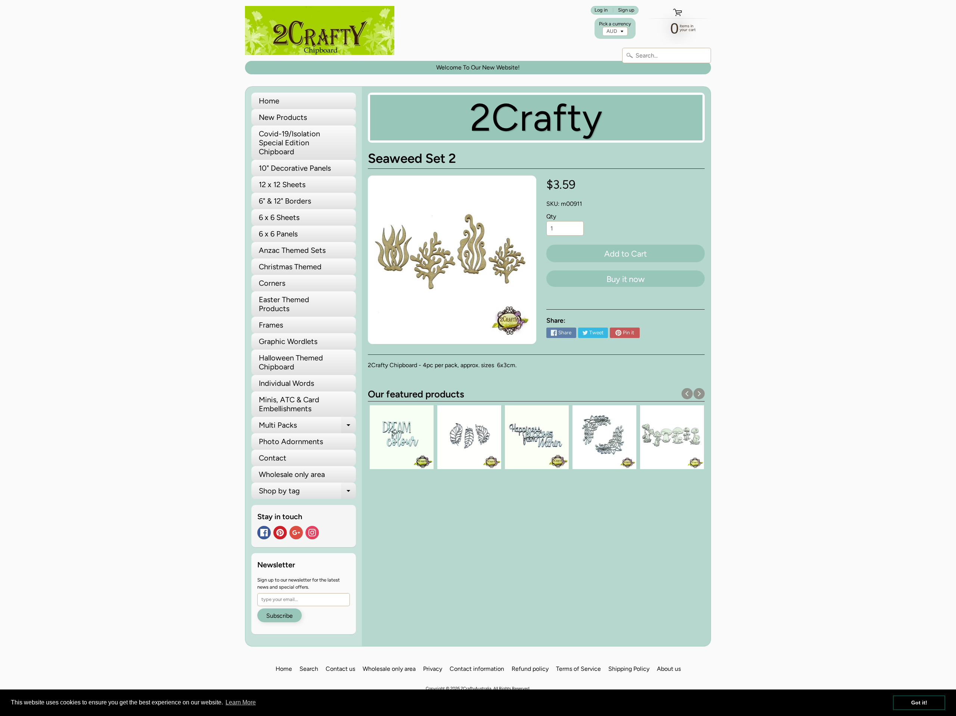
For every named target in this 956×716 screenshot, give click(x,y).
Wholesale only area (292, 474)
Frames (271, 324)
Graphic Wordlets (288, 341)
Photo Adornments (291, 441)
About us (669, 668)
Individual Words (286, 383)
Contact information (477, 668)
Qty (551, 216)
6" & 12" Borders (285, 200)
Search (308, 668)
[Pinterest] (280, 532)
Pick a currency (615, 24)
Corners (272, 283)
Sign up (626, 10)
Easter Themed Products (284, 304)
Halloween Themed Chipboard (291, 362)
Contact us (340, 668)
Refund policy (530, 668)
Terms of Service (578, 668)
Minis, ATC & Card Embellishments (289, 404)
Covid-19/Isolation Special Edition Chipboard (289, 142)
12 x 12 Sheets (282, 184)
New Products (283, 117)
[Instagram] (312, 532)
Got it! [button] (919, 703)
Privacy (432, 668)
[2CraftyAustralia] (319, 30)
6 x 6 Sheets (279, 217)
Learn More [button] (241, 702)
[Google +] (296, 532)
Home (269, 100)
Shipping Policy (628, 668)
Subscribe (279, 615)
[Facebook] (264, 532)
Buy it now (625, 279)
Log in (601, 10)
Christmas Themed (290, 266)
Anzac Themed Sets (292, 250)
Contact (272, 457)
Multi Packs (307, 427)
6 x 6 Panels (278, 233)
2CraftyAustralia (476, 688)
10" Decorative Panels (295, 168)
